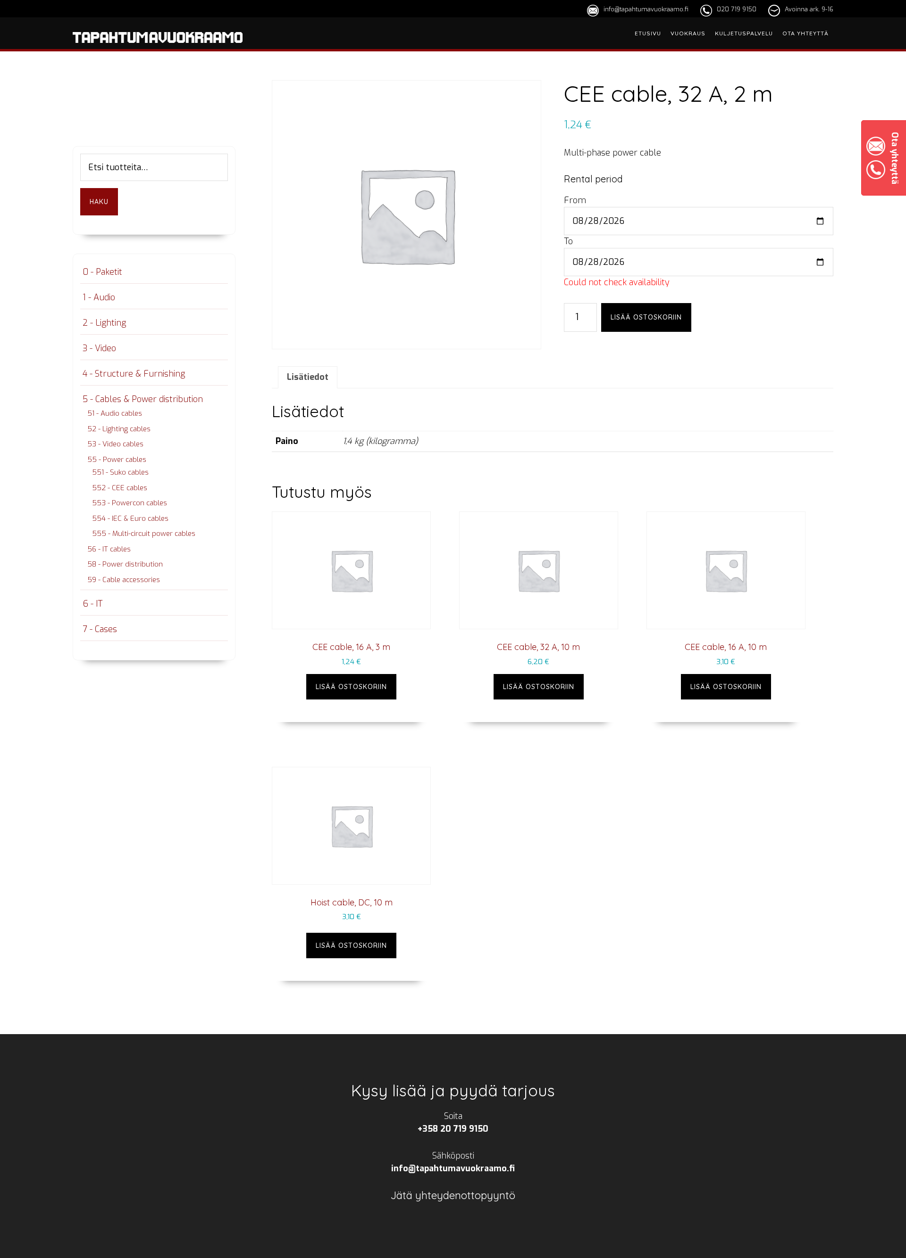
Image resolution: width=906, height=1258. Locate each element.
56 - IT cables (109, 549)
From (575, 200)
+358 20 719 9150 (453, 1129)
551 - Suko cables (120, 472)
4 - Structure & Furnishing (134, 373)
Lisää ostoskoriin (646, 317)
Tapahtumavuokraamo (158, 48)
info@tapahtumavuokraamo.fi (646, 9)
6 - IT (92, 603)
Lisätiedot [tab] (307, 377)
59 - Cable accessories (123, 579)
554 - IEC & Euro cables (130, 518)
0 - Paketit (102, 272)
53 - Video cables (115, 444)
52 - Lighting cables (119, 429)
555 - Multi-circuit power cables (143, 533)
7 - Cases (100, 629)
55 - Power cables (116, 459)
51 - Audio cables (114, 413)
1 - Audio (99, 297)
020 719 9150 (736, 9)
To (568, 241)
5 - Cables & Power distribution (143, 399)
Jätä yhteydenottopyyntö (453, 1195)
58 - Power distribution (125, 564)
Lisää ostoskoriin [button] (351, 686)
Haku (99, 201)
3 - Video (99, 348)
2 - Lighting (104, 323)
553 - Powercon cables (129, 503)
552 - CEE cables (119, 488)
